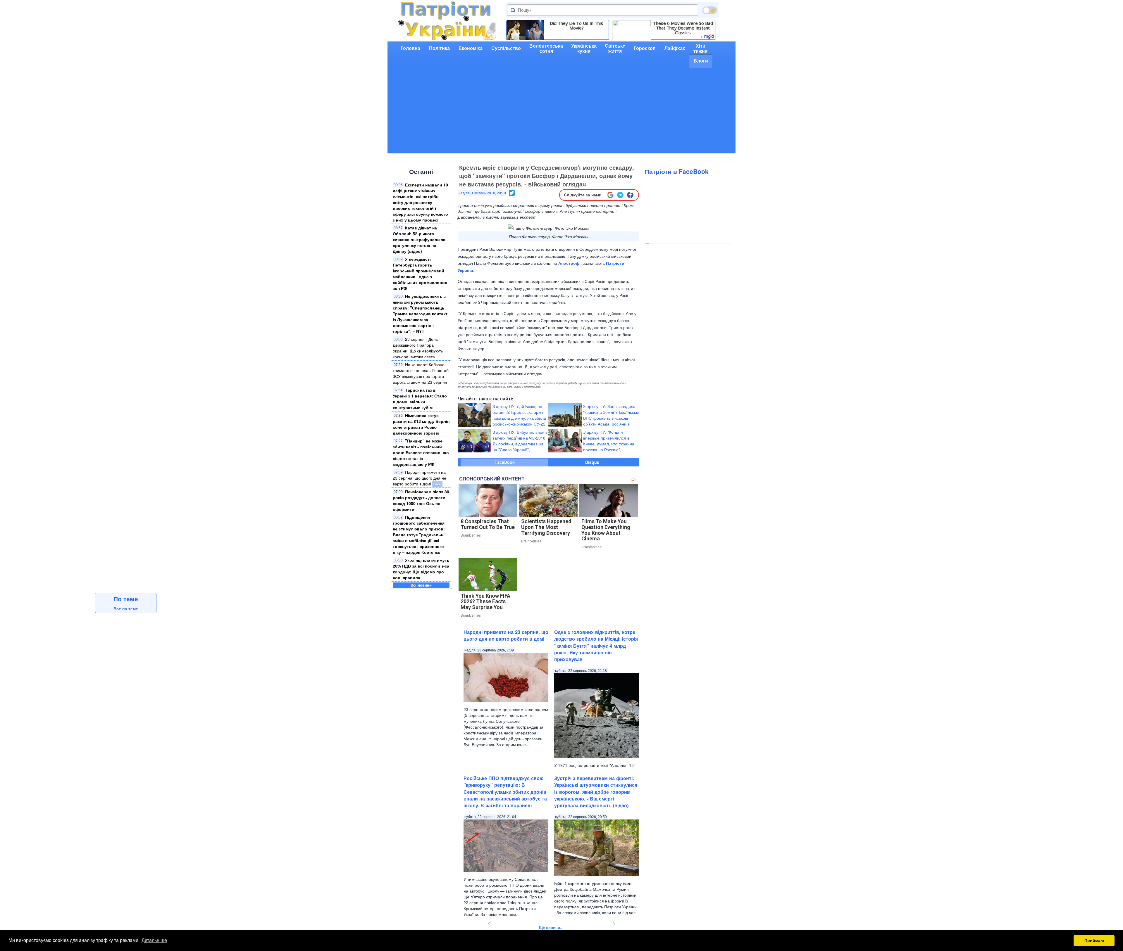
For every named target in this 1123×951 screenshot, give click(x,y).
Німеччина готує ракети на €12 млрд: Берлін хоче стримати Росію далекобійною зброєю (421, 424)
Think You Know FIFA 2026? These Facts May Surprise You (485, 602)
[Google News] (610, 195)
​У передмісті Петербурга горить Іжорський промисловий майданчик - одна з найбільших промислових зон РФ (420, 273)
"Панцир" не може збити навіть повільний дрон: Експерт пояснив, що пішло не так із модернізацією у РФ (421, 452)
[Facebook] (630, 195)
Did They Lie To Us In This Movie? (576, 25)
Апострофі (569, 263)
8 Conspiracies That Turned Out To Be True (488, 524)
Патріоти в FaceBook (677, 171)
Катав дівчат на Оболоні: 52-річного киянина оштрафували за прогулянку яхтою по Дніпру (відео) (419, 239)
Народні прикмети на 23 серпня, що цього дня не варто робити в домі (419, 478)
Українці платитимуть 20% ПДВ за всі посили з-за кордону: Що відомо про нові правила (421, 568)
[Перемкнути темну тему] (709, 10)
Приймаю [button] (1094, 940)
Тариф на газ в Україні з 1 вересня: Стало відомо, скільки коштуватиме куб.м (420, 398)
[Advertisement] (561, 112)
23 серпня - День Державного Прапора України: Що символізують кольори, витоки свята (418, 347)
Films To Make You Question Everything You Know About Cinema (605, 530)
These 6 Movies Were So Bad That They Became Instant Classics (683, 28)
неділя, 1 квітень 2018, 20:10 (482, 193)
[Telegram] (620, 195)
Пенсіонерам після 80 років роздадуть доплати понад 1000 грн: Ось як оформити (421, 500)
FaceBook (505, 462)
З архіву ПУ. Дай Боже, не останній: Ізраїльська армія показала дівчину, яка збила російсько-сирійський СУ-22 (519, 415)
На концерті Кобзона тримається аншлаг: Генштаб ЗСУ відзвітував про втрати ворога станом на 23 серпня (421, 373)
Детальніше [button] (154, 940)
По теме (125, 598)
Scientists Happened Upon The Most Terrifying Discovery (546, 527)
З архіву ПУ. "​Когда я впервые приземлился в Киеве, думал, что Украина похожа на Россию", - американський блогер (608, 443)
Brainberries (471, 535)
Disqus (592, 462)
